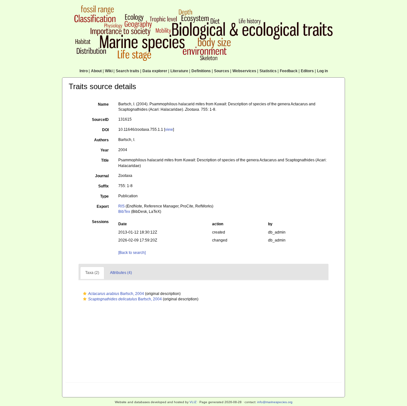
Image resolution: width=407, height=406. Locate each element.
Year (104, 150)
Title (105, 160)
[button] (84, 294)
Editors (307, 71)
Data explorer (154, 71)
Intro (83, 71)
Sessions (100, 222)
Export (103, 206)
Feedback (289, 71)
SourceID (100, 119)
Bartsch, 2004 (116, 293)
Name (103, 104)
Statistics (268, 71)
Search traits (127, 71)
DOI (105, 130)
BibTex (124, 211)
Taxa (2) (92, 272)
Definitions (201, 71)
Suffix (103, 186)
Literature (179, 71)
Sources (221, 71)
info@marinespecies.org (275, 402)
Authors (101, 140)
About (96, 71)
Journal (102, 176)
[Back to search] (132, 252)
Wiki (109, 71)
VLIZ (193, 402)
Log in (322, 71)
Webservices (244, 71)
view (169, 129)
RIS (121, 206)
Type (104, 196)
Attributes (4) (121, 272)
